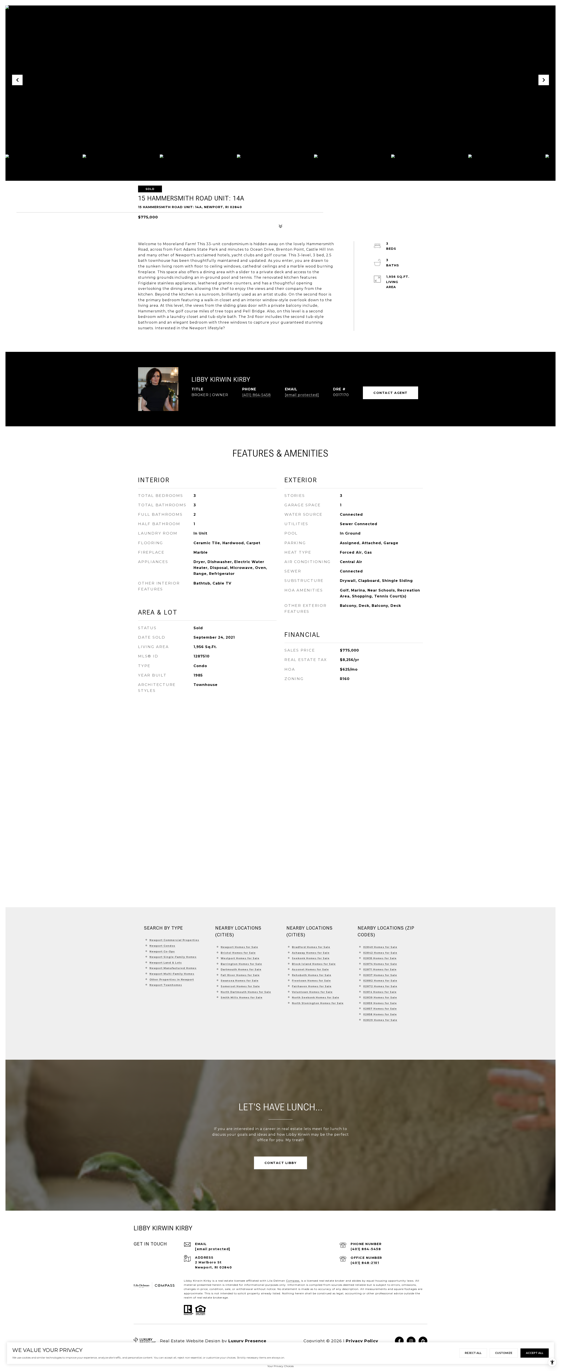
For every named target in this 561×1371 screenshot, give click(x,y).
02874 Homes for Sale (380, 963)
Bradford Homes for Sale (311, 947)
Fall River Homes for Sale (240, 975)
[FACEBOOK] (399, 1341)
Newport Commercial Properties (174, 940)
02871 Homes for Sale (380, 969)
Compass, (293, 1280)
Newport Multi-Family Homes (171, 973)
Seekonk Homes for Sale (311, 958)
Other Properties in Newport (171, 979)
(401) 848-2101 (365, 1263)
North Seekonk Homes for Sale (315, 997)
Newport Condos (162, 945)
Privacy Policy (362, 1341)
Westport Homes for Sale (240, 958)
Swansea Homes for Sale (240, 980)
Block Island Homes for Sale (314, 963)
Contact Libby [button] (281, 1163)
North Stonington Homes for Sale (318, 1003)
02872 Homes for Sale (380, 986)
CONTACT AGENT (390, 393)
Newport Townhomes (165, 985)
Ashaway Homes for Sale (311, 952)
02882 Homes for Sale (380, 980)
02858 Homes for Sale (380, 1014)
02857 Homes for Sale (380, 1008)
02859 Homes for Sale (380, 1003)
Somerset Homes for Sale (240, 986)
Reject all (473, 1353)
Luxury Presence (247, 1341)
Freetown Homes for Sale (311, 980)
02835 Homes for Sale (380, 958)
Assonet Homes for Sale (310, 969)
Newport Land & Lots (165, 962)
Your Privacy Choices (280, 1366)
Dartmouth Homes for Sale (241, 969)
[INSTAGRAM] (411, 1341)
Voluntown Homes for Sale (312, 992)
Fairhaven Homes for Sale (312, 986)
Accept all (534, 1353)
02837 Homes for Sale (380, 975)
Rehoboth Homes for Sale (311, 975)
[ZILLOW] (423, 1341)
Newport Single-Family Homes (173, 956)
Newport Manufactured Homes (173, 968)
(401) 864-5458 (256, 395)
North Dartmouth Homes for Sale (246, 992)
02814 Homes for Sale (380, 992)
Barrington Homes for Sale (241, 963)
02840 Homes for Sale (380, 947)
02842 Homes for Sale (380, 952)
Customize (503, 1353)
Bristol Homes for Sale (238, 952)
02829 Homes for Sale (380, 1020)
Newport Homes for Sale (239, 947)
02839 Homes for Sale (380, 997)
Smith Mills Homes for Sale (242, 997)
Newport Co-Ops (162, 951)
